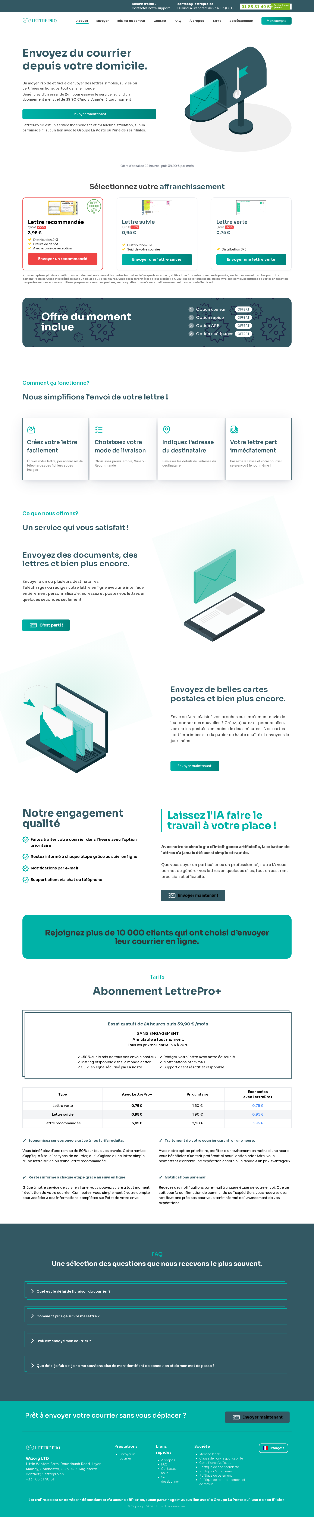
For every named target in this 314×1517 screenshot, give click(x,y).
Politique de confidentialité (219, 1467)
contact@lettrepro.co (195, 4)
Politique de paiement (215, 1475)
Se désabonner (241, 21)
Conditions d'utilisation (216, 1463)
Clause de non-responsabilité (221, 1458)
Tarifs (216, 21)
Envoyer (102, 21)
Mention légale (210, 1454)
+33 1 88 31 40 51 (40, 1479)
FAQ (178, 21)
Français (277, 1448)
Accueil (82, 21)
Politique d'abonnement (217, 1471)
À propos (196, 21)
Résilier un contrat (131, 21)
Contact (160, 21)
